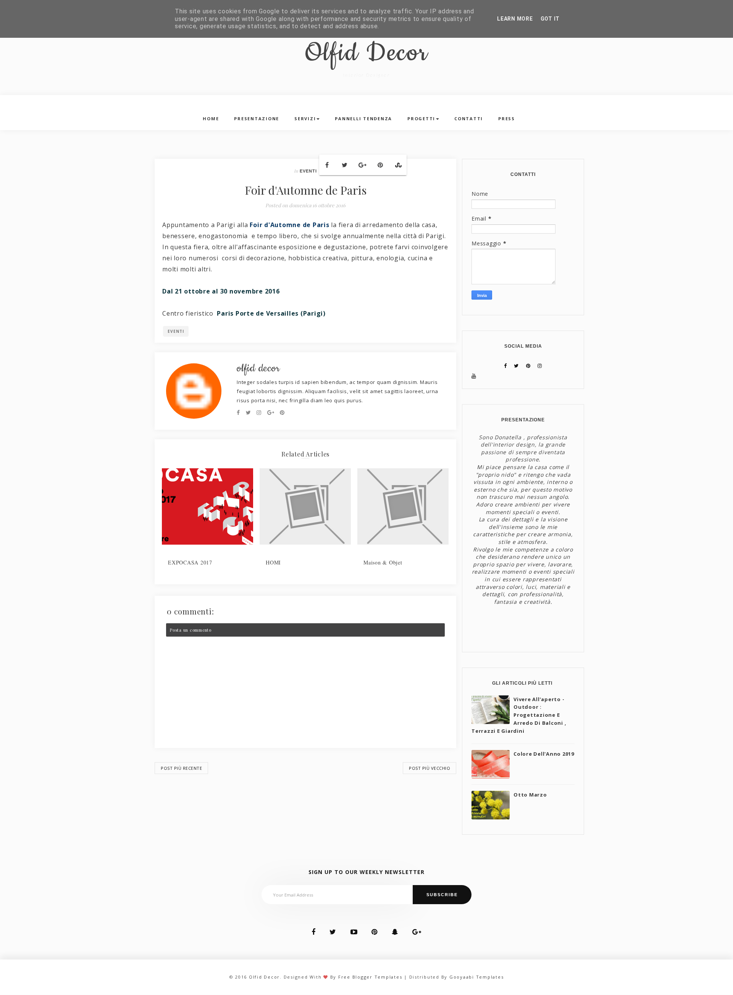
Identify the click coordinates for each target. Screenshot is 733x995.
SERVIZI (305, 118)
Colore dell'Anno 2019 (543, 753)
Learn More (515, 19)
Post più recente (181, 768)
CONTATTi (468, 118)
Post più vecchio (429, 768)
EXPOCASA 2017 (190, 562)
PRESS (506, 118)
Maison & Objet (382, 562)
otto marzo (530, 794)
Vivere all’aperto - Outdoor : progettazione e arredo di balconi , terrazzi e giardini (518, 715)
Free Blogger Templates (370, 977)
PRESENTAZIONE (256, 118)
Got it (550, 19)
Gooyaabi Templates (476, 977)
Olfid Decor (366, 53)
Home (211, 118)
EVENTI (308, 171)
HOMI (273, 562)
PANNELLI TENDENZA (363, 118)
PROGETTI (421, 118)
